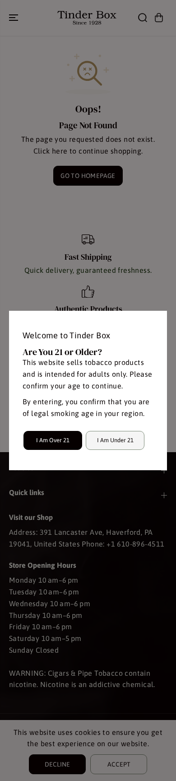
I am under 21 (115, 440)
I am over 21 (52, 440)
